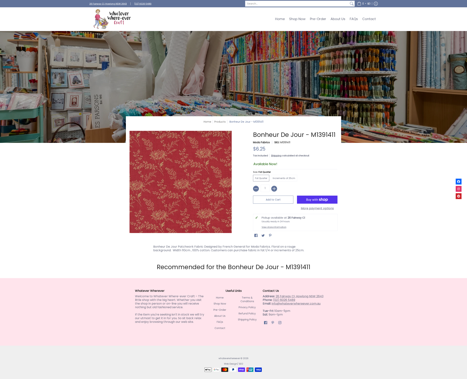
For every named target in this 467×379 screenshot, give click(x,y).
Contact (220, 328)
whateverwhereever (229, 358)
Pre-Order (219, 310)
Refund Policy (247, 313)
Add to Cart (273, 199)
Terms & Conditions (247, 299)
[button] (364, 3)
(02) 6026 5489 (142, 3)
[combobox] (297, 4)
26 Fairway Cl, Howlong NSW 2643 (108, 3)
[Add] (274, 189)
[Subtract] (256, 189)
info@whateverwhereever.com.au (296, 303)
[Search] (352, 4)
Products (220, 122)
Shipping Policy (247, 319)
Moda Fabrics (261, 142)
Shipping (276, 155)
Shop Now (220, 303)
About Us (219, 316)
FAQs (220, 322)
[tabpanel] (233, 247)
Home (207, 122)
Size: (262, 172)
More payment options (317, 208)
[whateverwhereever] (112, 19)
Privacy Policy (247, 307)
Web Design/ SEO (233, 363)
